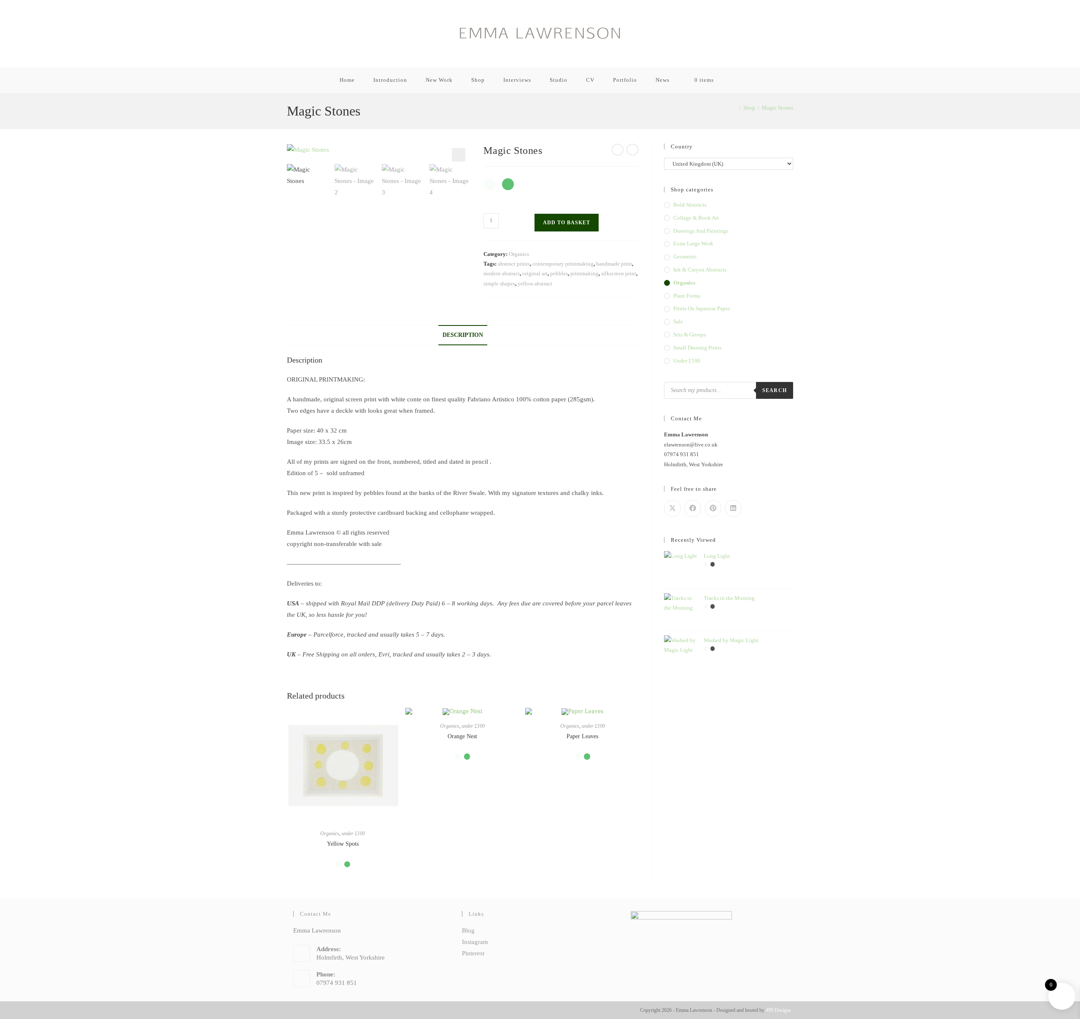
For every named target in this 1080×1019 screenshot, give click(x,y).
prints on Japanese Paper (701, 308)
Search (774, 390)
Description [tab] (463, 335)
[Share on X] (672, 508)
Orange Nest (462, 736)
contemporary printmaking (563, 264)
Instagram (475, 941)
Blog (468, 930)
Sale (678, 321)
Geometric (685, 256)
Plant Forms (686, 296)
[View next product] (632, 150)
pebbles (559, 273)
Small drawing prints (697, 347)
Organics (519, 254)
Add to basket (566, 223)
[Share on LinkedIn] (733, 508)
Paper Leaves (582, 736)
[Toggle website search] (738, 80)
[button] (458, 154)
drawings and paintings (700, 231)
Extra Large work (693, 243)
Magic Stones (777, 108)
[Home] (734, 108)
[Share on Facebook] (692, 508)
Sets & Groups (689, 334)
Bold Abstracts (690, 205)
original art (535, 273)
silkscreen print (618, 273)
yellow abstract (535, 283)
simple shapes (499, 283)
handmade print (614, 264)
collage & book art (696, 218)
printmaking (584, 273)
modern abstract (501, 273)
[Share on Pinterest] (713, 508)
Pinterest (473, 953)
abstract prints (514, 264)
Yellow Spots (343, 844)
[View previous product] (618, 150)
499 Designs (778, 1010)
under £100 (353, 833)
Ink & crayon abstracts (699, 269)
